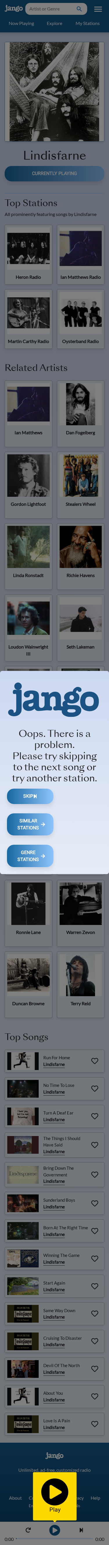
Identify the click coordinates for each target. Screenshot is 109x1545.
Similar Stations (28, 824)
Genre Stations (28, 856)
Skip (28, 796)
